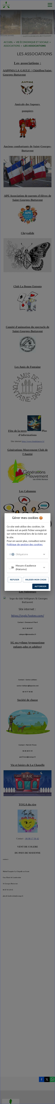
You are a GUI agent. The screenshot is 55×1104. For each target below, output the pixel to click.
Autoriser (40, 586)
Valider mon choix (35, 579)
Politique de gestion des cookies (24, 544)
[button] (27, 554)
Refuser (14, 579)
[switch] (10, 567)
